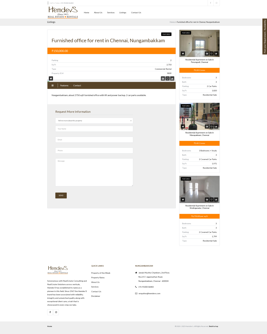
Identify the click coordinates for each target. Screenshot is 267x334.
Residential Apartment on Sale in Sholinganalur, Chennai (199, 206)
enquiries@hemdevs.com (149, 293)
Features (64, 85)
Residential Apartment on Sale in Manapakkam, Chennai (199, 133)
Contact (77, 85)
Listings (122, 12)
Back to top (213, 326)
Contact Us (136, 12)
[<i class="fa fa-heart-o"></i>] (211, 53)
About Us (98, 12)
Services (111, 12)
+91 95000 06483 (67, 3)
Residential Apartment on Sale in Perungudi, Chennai (199, 60)
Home (86, 12)
